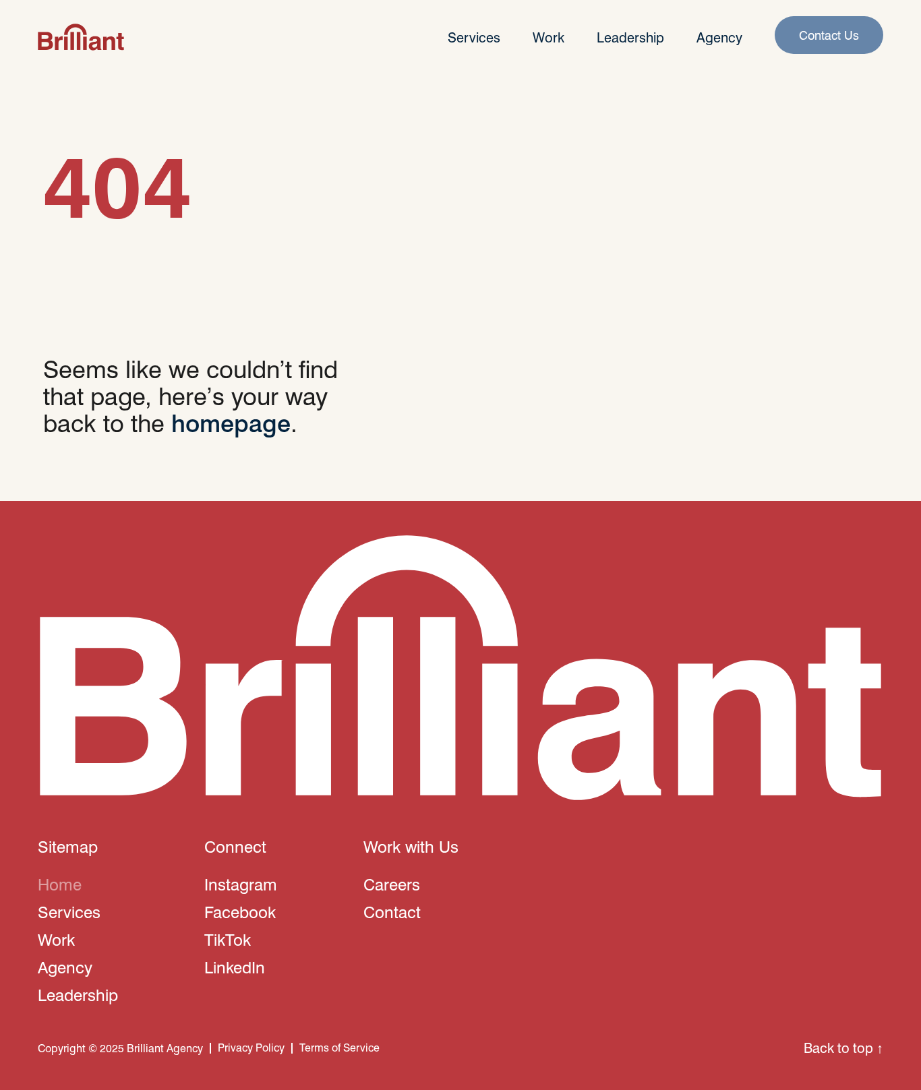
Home (60, 884)
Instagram (240, 884)
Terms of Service (339, 1047)
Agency (719, 37)
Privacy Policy (251, 1047)
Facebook (240, 911)
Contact (392, 911)
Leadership (630, 37)
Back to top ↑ (843, 1047)
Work (548, 37)
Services (474, 37)
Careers (391, 884)
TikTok (227, 939)
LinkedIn (234, 966)
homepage (231, 422)
